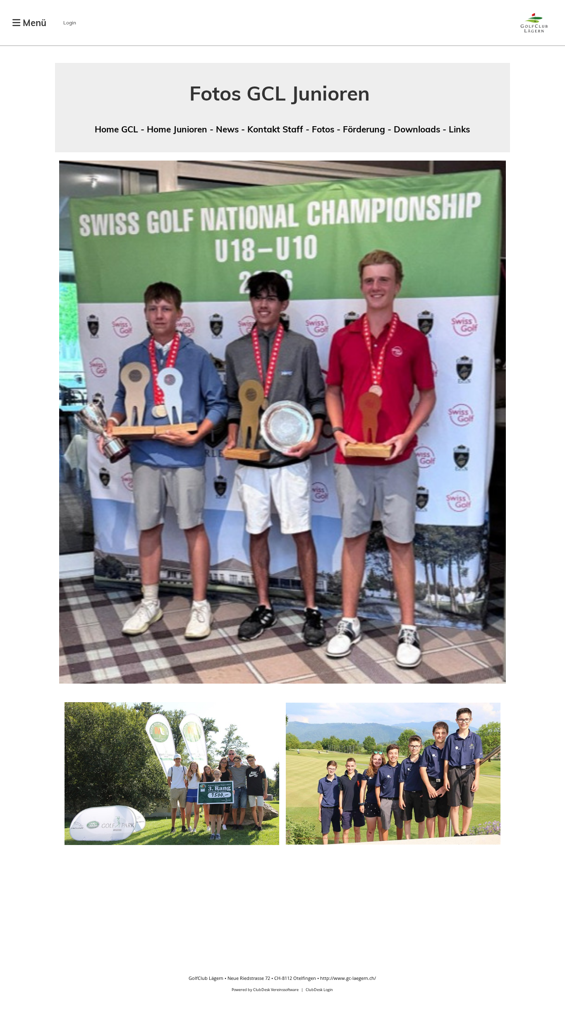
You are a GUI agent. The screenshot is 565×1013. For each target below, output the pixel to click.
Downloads (417, 129)
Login (69, 22)
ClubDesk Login (319, 989)
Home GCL (118, 129)
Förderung (364, 129)
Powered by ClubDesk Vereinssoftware (265, 989)
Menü (33, 23)
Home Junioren (177, 129)
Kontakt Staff (275, 129)
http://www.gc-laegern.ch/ (348, 978)
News (227, 129)
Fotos (323, 129)
